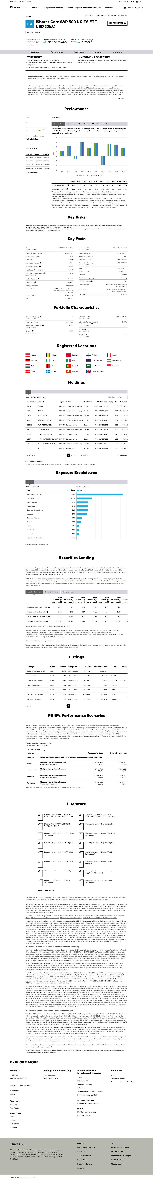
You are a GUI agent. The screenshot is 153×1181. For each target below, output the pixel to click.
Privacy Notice (117, 1151)
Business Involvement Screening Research (45, 918)
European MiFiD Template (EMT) (124, 1156)
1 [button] (68, 455)
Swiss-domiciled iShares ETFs (21, 1085)
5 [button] (81, 455)
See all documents (46, 891)
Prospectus (102, 15)
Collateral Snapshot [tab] (51, 592)
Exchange (30, 667)
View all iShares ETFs (18, 1078)
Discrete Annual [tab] (73, 124)
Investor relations (84, 1164)
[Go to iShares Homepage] (18, 7)
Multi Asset (14, 1105)
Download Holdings (35, 461)
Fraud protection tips (86, 1147)
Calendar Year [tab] (58, 124)
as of (27, 397)
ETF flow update (83, 1116)
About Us (81, 1151)
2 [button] (71, 455)
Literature (117, 52)
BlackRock (13, 1)
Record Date (29, 154)
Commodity (14, 1097)
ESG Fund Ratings (101, 916)
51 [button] (85, 455)
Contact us (81, 1160)
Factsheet (113, 15)
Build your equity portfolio (87, 1095)
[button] (136, 8)
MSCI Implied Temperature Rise (106, 918)
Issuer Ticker (31, 402)
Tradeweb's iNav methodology (122, 1082)
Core (12, 1117)
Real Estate (14, 1108)
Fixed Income (15, 1101)
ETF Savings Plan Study (86, 1112)
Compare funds (16, 1082)
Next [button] (87, 455)
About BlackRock (84, 1156)
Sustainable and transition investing (91, 1091)
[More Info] (91, 41)
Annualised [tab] (88, 124)
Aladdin (29, 1)
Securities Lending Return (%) (37, 607)
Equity (12, 1094)
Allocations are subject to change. (37, 544)
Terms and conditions (120, 1147)
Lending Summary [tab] (34, 592)
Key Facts (79, 52)
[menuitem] (34, 8)
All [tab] (28, 391)
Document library (118, 1078)
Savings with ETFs (51, 1078)
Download (124, 15)
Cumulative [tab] (101, 124)
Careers (80, 1168)
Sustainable (14, 1124)
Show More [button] (124, 455)
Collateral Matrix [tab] (68, 592)
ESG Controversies (89, 918)
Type (28, 490)
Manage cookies (117, 1164)
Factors (13, 1120)
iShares (21, 1)
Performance (56, 52)
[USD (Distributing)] (35, 32)
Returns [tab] (55, 118)
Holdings (98, 52)
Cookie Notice (117, 1160)
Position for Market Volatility (88, 1103)
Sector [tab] (30, 482)
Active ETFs (81, 1088)
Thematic (13, 1127)
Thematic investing (84, 1084)
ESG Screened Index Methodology (71, 918)
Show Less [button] (120, 98)
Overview (35, 52)
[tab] (37, 129)
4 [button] (78, 455)
